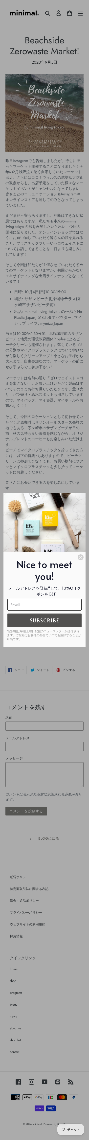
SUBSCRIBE (44, 620)
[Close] (81, 557)
